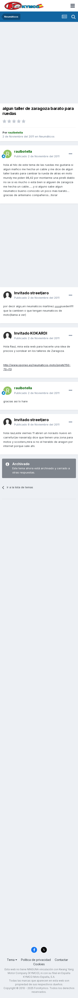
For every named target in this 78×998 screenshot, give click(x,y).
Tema (11, 960)
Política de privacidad (36, 960)
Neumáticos (46, 136)
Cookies (39, 964)
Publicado (36, 156)
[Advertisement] (39, 63)
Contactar (61, 960)
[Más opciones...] (70, 153)
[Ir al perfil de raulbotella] (7, 154)
